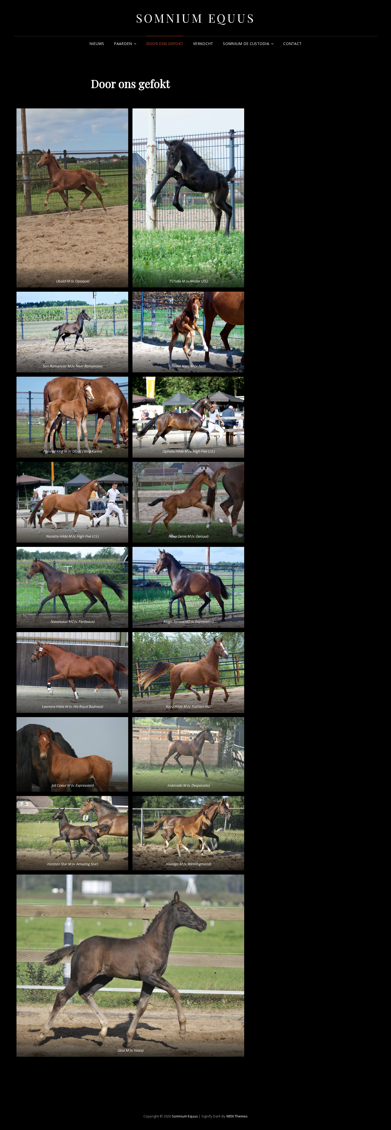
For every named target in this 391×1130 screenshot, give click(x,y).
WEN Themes (237, 1116)
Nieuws (96, 43)
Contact (292, 43)
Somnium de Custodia (246, 43)
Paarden (123, 43)
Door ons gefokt (164, 43)
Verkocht (203, 43)
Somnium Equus (195, 18)
